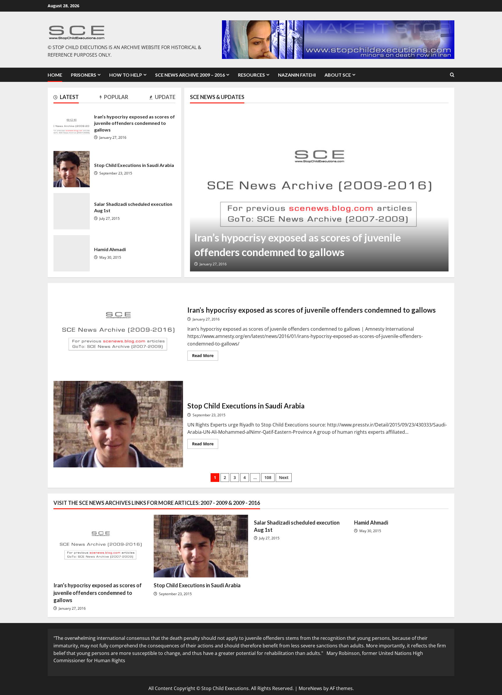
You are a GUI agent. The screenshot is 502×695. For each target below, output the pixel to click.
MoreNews (310, 688)
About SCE (337, 75)
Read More (205, 356)
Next (283, 477)
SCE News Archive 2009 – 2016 (190, 75)
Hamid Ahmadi (71, 253)
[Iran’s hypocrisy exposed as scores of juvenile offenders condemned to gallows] (319, 190)
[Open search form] (452, 74)
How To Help (125, 75)
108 (267, 477)
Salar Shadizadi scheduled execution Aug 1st (71, 211)
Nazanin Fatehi (297, 75)
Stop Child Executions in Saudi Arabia (71, 169)
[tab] (66, 98)
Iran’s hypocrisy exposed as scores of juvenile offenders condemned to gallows (71, 127)
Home (55, 75)
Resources (251, 75)
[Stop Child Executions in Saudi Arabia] (201, 546)
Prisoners (83, 75)
